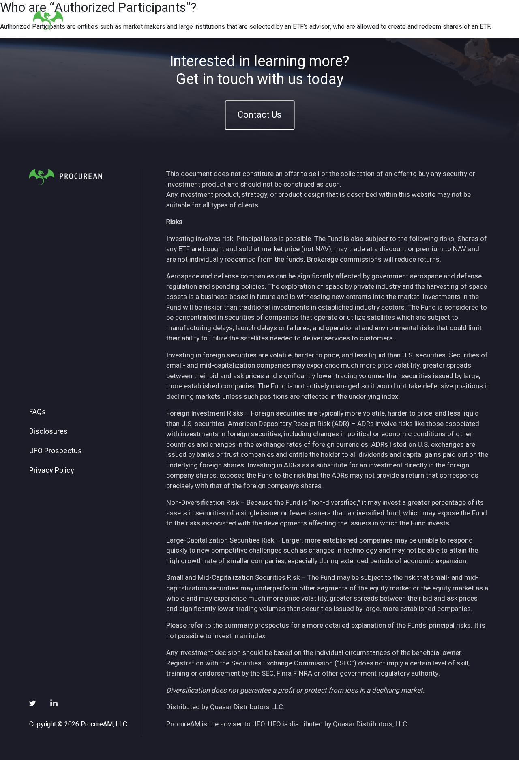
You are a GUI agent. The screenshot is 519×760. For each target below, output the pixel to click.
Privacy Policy (51, 471)
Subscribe (425, 19)
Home (257, 19)
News (387, 19)
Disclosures (48, 432)
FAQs (37, 412)
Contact (467, 19)
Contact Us (259, 114)
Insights (352, 19)
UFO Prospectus (55, 451)
